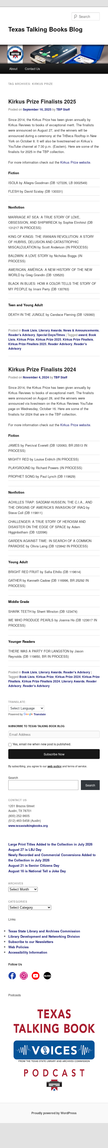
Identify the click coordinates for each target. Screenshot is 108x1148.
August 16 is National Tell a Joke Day (37, 871)
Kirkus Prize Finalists (78, 339)
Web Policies (18, 947)
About (13, 68)
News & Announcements (81, 330)
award (82, 335)
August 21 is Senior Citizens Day (33, 865)
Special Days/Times (51, 335)
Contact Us (32, 68)
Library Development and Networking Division (44, 936)
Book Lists (29, 330)
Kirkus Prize (25, 339)
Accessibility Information (27, 952)
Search (13, 777)
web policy (54, 766)
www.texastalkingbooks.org (28, 825)
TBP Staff (63, 109)
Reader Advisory (60, 344)
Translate (40, 714)
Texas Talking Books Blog (45, 29)
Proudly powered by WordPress (54, 1113)
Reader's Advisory (21, 335)
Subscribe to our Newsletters (30, 941)
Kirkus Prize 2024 (68, 676)
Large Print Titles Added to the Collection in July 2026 (50, 844)
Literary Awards (50, 330)
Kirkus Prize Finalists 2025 (42, 101)
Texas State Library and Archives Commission (44, 931)
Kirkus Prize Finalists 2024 (42, 369)
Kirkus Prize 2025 (48, 339)
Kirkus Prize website (75, 162)
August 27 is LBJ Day (24, 849)
